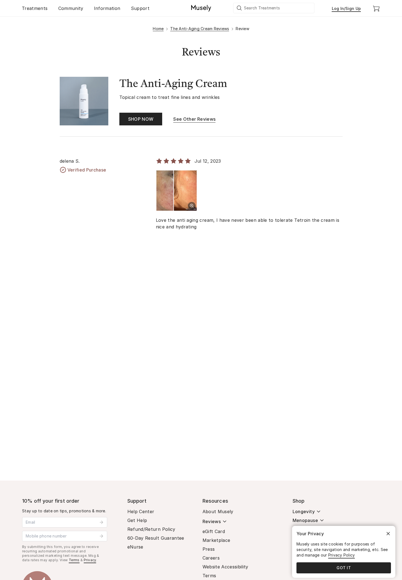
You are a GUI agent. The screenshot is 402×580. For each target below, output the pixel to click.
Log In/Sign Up (346, 8)
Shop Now (141, 119)
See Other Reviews (194, 119)
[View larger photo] (192, 206)
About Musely (218, 511)
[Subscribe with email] (101, 522)
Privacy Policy (341, 555)
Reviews (212, 521)
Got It (344, 567)
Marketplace (216, 540)
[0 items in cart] (376, 8)
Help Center (140, 511)
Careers (211, 558)
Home (158, 28)
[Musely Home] (201, 8)
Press (209, 549)
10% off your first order (51, 501)
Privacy (90, 560)
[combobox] (274, 8)
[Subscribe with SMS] (101, 536)
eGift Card (214, 531)
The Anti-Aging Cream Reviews (199, 28)
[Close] (388, 533)
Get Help (137, 520)
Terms (74, 560)
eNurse (135, 547)
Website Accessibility (225, 567)
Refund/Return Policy (151, 529)
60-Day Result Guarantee (155, 538)
